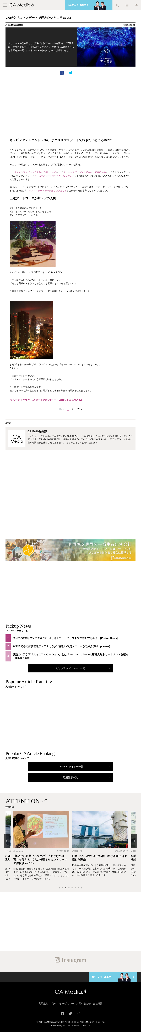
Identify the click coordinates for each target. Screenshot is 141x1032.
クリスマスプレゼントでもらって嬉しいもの (34, 172)
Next (134, 841)
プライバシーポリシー (62, 1003)
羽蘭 (76, 851)
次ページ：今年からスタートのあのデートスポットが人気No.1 (46, 399)
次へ (79, 409)
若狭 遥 (19, 851)
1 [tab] (59, 888)
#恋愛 (8, 423)
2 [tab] (62, 888)
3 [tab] (66, 888)
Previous (7, 841)
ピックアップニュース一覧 (70, 668)
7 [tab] (78, 888)
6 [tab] (75, 888)
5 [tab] (72, 888)
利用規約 (43, 1003)
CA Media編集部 (15, 25)
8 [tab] (81, 888)
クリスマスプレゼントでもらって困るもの (84, 172)
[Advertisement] (70, 103)
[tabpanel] (100, 847)
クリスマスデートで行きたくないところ (54, 176)
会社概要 (97, 1003)
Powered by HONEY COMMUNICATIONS (70, 1025)
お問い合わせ (83, 1003)
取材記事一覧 (70, 777)
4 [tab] (69, 888)
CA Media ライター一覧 (70, 766)
